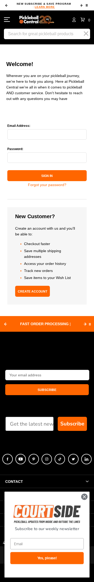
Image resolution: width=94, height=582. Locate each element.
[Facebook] (7, 459)
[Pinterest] (33, 459)
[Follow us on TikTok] (60, 459)
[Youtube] (20, 459)
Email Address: (18, 126)
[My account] (74, 19)
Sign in (47, 176)
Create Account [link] (32, 291)
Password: (15, 149)
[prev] (6, 5)
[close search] (86, 33)
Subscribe (72, 423)
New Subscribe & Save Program (44, 5)
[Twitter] (73, 459)
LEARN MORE (45, 6)
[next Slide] (85, 324)
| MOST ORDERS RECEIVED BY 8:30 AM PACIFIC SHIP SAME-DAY (45, 324)
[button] (85, 19)
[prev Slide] (5, 324)
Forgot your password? (47, 185)
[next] (81, 5)
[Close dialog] (84, 497)
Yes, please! (47, 558)
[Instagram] (47, 459)
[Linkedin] (86, 459)
